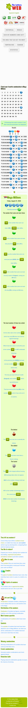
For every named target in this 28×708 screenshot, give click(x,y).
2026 (18, 494)
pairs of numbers (7, 575)
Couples (7, 570)
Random (20, 45)
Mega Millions (14, 197)
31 (6, 222)
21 (5, 286)
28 (12, 349)
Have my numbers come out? (14, 35)
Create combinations (7, 649)
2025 (15, 483)
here (17, 705)
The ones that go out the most (14, 40)
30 (5, 238)
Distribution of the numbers (9, 608)
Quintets (3, 623)
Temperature (9, 45)
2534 (14, 228)
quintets (5, 626)
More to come (9, 559)
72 (22, 332)
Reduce (19, 30)
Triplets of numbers (11, 582)
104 (22, 259)
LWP (20, 701)
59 (7, 439)
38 (5, 272)
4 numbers (13, 619)
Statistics (14, 50)
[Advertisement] (14, 68)
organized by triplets (17, 586)
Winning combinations (8, 641)
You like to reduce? (7, 549)
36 (15, 364)
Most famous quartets (8, 615)
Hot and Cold (9, 597)
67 (14, 243)
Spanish (11, 13)
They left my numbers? (8, 537)
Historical (10, 30)
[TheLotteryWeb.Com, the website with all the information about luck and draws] (14, 7)
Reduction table (6, 656)
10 (5, 254)
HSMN (20, 703)
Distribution (4, 611)
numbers (6, 563)
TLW (19, 699)
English (16, 13)
